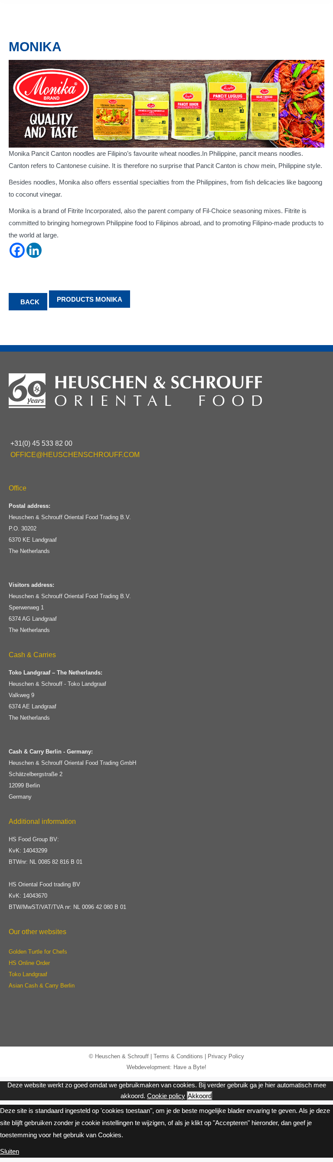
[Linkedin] (34, 250)
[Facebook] (17, 250)
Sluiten (9, 1151)
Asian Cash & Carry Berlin (42, 985)
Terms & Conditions (178, 1056)
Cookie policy (166, 1095)
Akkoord (200, 1095)
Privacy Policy (226, 1056)
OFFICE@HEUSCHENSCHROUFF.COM (75, 454)
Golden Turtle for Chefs (38, 951)
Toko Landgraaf (28, 974)
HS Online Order (29, 963)
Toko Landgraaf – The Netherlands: (55, 672)
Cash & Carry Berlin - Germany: (51, 751)
